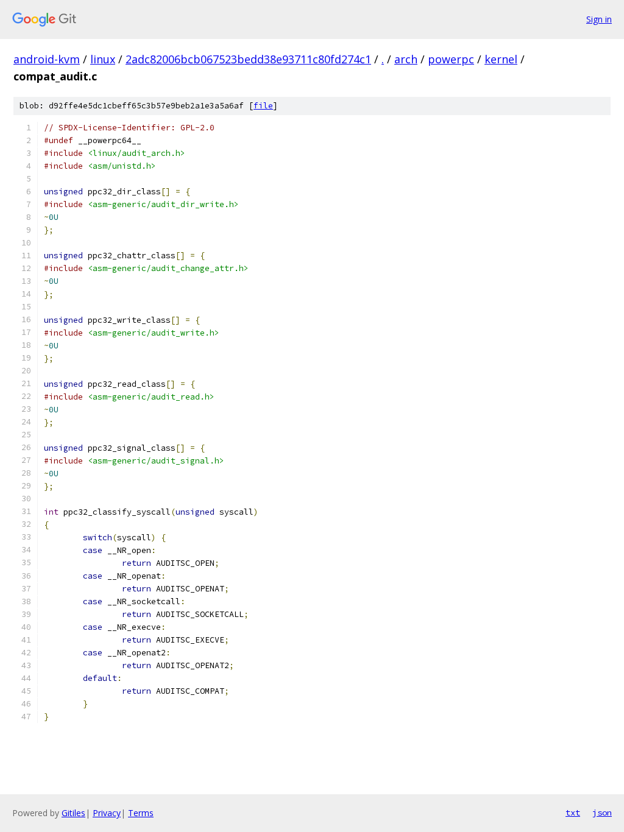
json (602, 812)
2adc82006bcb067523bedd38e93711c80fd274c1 (248, 59)
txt (573, 812)
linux (102, 59)
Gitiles (73, 813)
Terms (141, 813)
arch (405, 59)
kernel (500, 59)
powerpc (451, 59)
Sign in (599, 19)
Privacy (107, 813)
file (263, 105)
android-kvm (46, 59)
